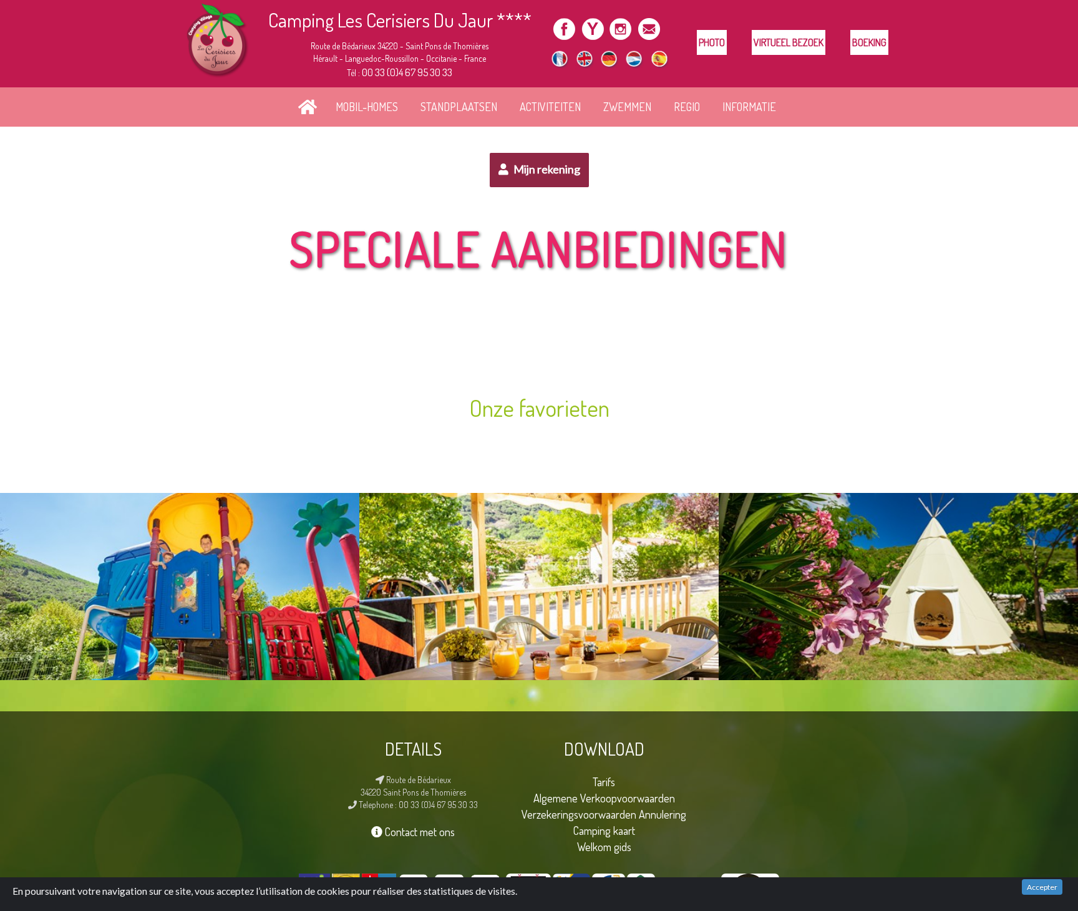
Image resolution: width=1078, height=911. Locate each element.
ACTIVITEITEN (550, 106)
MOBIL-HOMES (367, 106)
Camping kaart (604, 830)
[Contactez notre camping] (648, 26)
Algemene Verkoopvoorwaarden (604, 798)
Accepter (1042, 887)
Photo (712, 42)
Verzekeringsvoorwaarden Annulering (604, 814)
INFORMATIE (749, 106)
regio (687, 106)
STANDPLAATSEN (458, 106)
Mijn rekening (546, 169)
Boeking (869, 42)
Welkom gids (604, 846)
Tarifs (604, 781)
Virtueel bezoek (788, 42)
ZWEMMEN (627, 106)
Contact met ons (418, 831)
